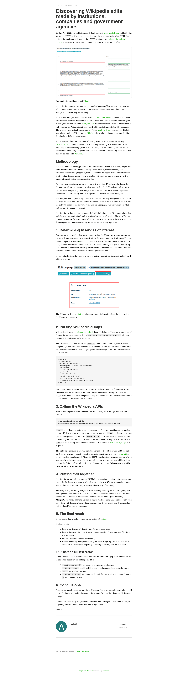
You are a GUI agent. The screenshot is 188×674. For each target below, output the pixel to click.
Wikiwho (78, 153)
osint (78, 651)
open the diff (121, 453)
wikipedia (85, 651)
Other (65, 5)
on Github (88, 133)
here (105, 518)
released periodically (85, 332)
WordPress (106, 671)
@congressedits (87, 123)
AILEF (58, 5)
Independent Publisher (86, 671)
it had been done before (101, 117)
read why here (104, 129)
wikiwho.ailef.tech (111, 32)
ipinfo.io (80, 314)
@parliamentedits (63, 144)
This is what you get (118, 442)
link (86, 100)
